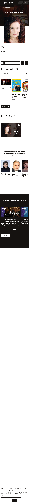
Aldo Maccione (15, 175)
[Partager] (22, 63)
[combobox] (14, 73)
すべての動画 (5, 235)
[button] (19, 125)
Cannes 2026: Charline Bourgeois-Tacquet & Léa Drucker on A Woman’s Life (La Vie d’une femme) (10, 222)
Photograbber (6, 87)
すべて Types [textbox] (6, 73)
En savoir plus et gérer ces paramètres (11, 497)
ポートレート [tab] (14, 119)
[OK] (14, 500)
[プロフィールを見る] (26, 2)
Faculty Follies (24, 95)
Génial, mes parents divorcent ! (16, 96)
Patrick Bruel (5, 174)
